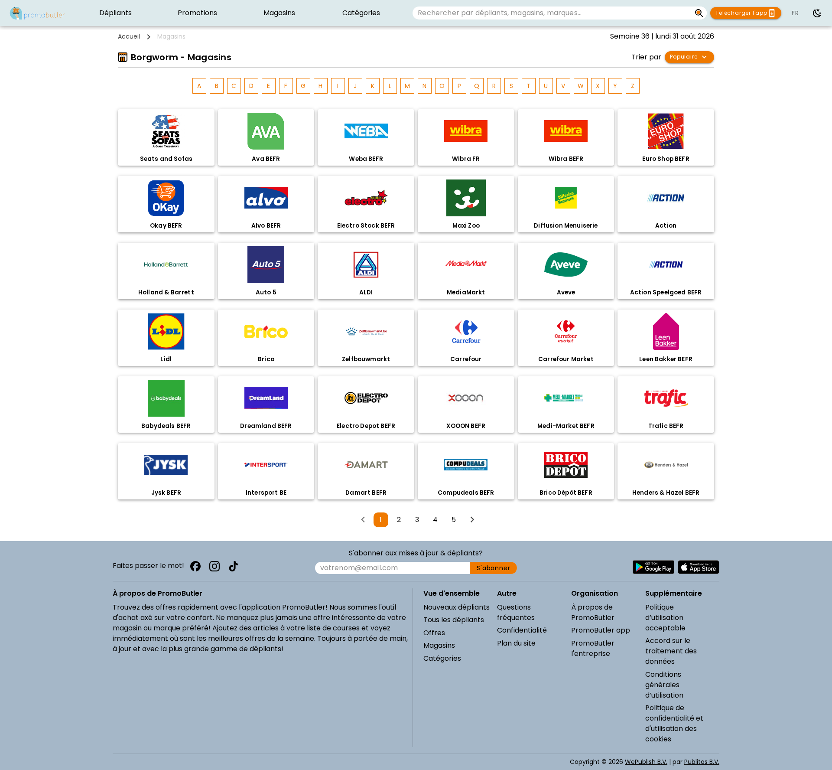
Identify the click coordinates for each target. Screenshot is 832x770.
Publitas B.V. (701, 761)
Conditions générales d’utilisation (664, 684)
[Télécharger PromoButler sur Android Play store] (653, 567)
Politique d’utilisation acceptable (665, 617)
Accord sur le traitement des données (671, 651)
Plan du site (516, 643)
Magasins (439, 645)
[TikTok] (233, 566)
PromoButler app (600, 630)
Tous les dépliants (453, 620)
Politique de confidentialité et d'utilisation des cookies (674, 723)
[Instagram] (214, 566)
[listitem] (115, 13)
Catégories (442, 658)
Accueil (129, 36)
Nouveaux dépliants (456, 607)
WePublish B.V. (646, 761)
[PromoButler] (37, 13)
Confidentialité (522, 630)
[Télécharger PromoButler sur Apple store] (698, 567)
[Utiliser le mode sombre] (817, 13)
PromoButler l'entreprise (592, 648)
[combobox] (552, 13)
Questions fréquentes (516, 612)
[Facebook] (195, 566)
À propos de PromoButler (592, 612)
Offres (434, 633)
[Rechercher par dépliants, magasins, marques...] (699, 13)
